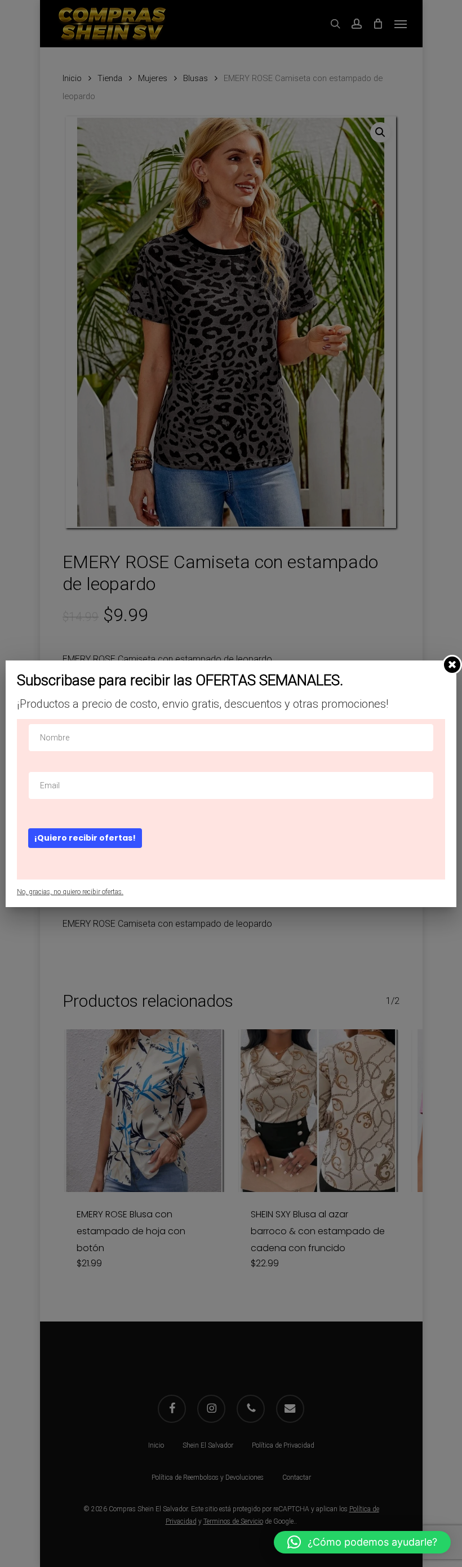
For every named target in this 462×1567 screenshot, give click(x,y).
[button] (362, 1542)
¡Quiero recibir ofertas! (85, 837)
